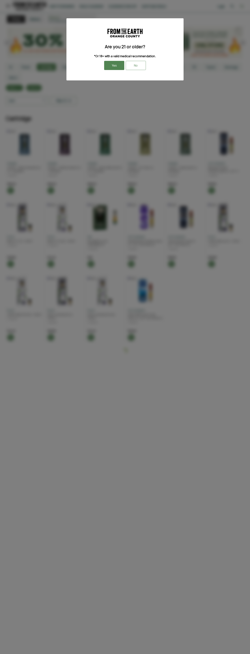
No (136, 65)
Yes (114, 65)
